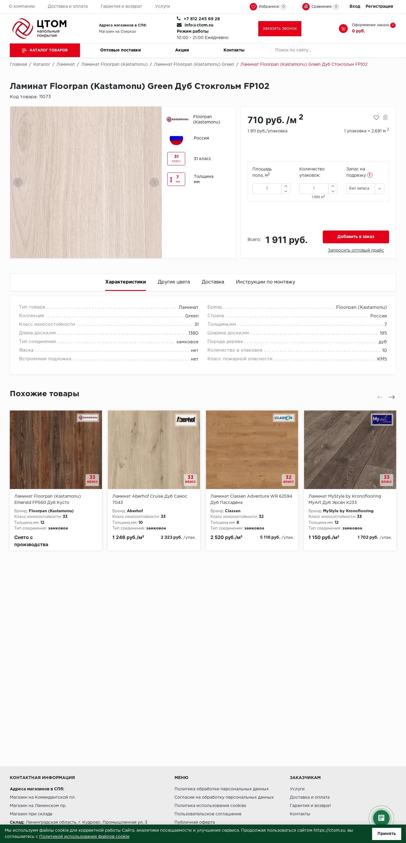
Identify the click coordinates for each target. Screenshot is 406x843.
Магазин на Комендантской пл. (42, 797)
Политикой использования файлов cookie (84, 837)
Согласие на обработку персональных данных (224, 797)
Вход (355, 6)
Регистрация (379, 6)
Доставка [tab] (213, 282)
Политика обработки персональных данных (221, 789)
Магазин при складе (31, 814)
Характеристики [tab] (125, 282)
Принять (386, 834)
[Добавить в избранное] (376, 117)
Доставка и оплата (68, 6)
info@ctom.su (199, 25)
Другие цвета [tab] (174, 282)
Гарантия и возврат (121, 6)
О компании (22, 6)
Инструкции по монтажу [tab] (265, 282)
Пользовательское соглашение (207, 814)
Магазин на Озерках (117, 31)
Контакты (234, 50)
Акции (182, 50)
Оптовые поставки (120, 50)
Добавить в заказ (355, 237)
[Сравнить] (385, 117)
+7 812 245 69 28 (202, 19)
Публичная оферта (194, 822)
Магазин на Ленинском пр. (38, 806)
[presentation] (18, 182)
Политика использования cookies (210, 806)
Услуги (162, 6)
